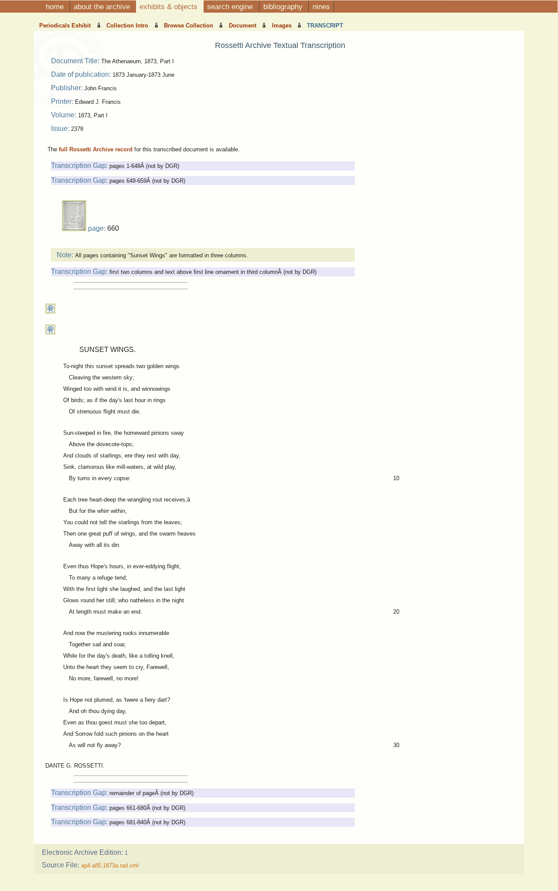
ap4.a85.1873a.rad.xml (110, 865)
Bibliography (284, 6)
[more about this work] (50, 311)
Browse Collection (189, 25)
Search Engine (231, 6)
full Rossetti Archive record (96, 149)
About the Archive (103, 6)
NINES (321, 6)
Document (243, 25)
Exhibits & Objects (170, 6)
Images (282, 25)
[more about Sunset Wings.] (50, 332)
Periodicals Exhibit (65, 25)
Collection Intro (128, 25)
